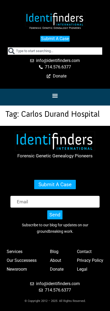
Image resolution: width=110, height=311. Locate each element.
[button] (55, 95)
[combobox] (55, 51)
